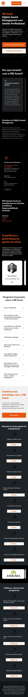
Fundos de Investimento (14, 51)
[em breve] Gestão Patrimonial (14, 45)
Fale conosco (14, 415)
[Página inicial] (3, 3)
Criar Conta (16, 3)
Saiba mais (7, 189)
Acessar (14, 444)
